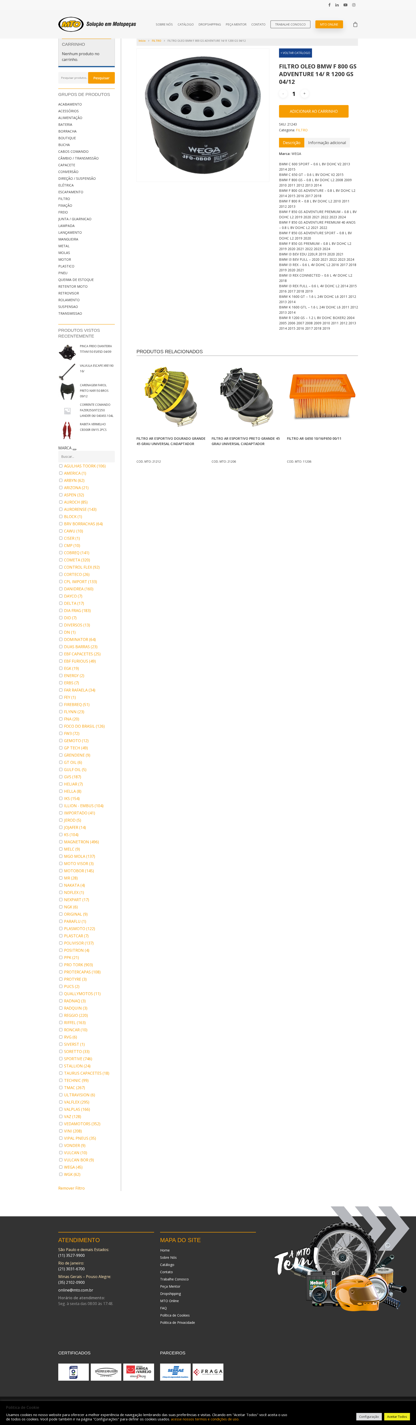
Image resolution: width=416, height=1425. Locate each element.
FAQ (163, 1308)
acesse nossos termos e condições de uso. (205, 1419)
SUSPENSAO (68, 306)
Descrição (291, 142)
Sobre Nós (164, 24)
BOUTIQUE (67, 138)
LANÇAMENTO (70, 232)
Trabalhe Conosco (290, 24)
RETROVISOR (68, 293)
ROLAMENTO (69, 300)
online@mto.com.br (75, 1290)
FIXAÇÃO (65, 205)
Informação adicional (327, 142)
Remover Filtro (71, 1188)
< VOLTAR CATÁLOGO (295, 53)
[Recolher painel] (74, 449)
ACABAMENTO (70, 104)
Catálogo (186, 24)
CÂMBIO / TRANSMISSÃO (78, 158)
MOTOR (64, 259)
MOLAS (64, 252)
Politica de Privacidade (177, 1322)
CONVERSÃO (68, 171)
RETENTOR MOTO (73, 286)
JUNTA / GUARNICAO (74, 219)
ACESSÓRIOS (68, 111)
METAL (64, 246)
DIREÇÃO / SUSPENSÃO (77, 178)
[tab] (291, 142)
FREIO (63, 212)
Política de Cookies (175, 1315)
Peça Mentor (236, 24)
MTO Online (329, 24)
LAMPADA (66, 225)
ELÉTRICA (66, 185)
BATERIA (65, 124)
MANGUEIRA (68, 239)
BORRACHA (67, 131)
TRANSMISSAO (70, 313)
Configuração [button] (369, 1416)
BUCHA (64, 144)
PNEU (62, 273)
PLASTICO (66, 266)
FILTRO (64, 198)
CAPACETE (66, 165)
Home (165, 1250)
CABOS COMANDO (73, 151)
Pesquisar (101, 78)
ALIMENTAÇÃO (70, 117)
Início (142, 40)
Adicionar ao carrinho (314, 111)
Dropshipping (210, 24)
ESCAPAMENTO (70, 192)
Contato (258, 24)
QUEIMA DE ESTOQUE (76, 279)
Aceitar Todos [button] (397, 1416)
